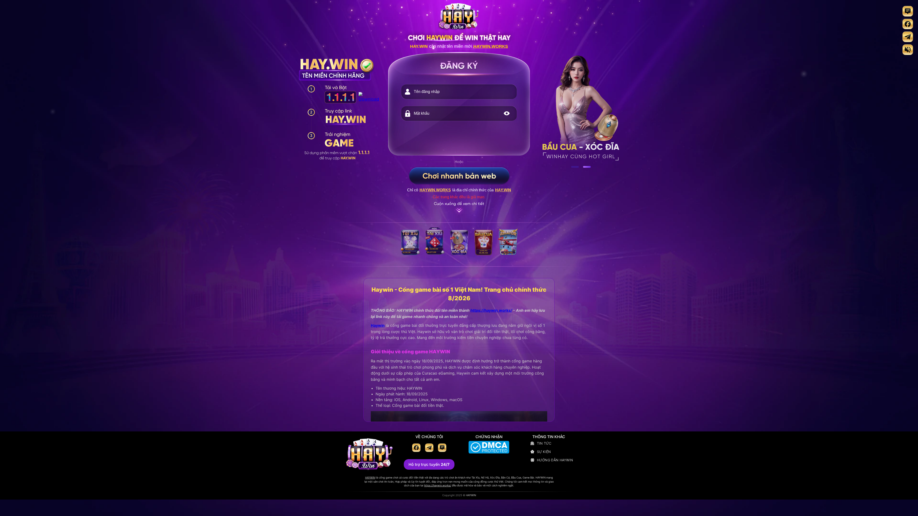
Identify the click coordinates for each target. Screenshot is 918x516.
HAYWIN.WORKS (490, 46)
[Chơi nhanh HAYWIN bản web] (459, 175)
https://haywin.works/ (491, 310)
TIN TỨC (544, 443)
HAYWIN (370, 477)
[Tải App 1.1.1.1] (369, 99)
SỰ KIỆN (544, 452)
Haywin (378, 325)
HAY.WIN (419, 46)
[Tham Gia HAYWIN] (459, 138)
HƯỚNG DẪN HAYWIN (555, 460)
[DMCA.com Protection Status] (489, 448)
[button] (506, 113)
